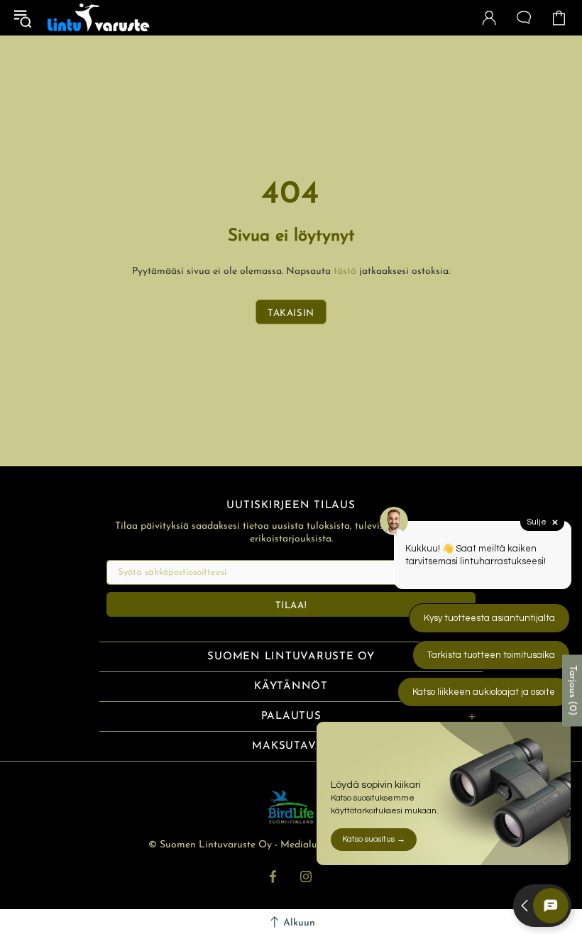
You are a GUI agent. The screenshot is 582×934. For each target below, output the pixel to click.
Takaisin (291, 313)
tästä (345, 271)
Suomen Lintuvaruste (98, 18)
